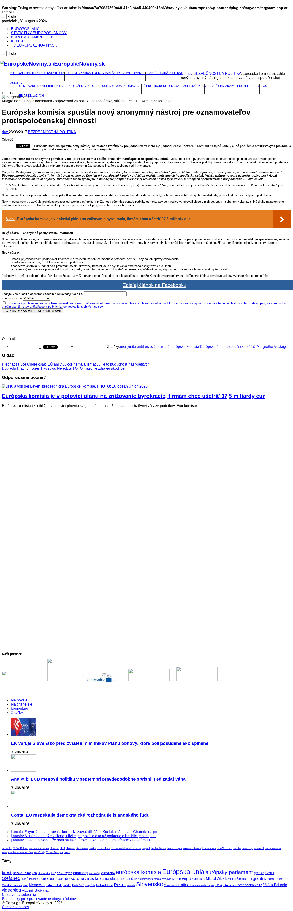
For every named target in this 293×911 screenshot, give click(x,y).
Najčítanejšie (21, 704)
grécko (237, 848)
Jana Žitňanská (29, 879)
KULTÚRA (115, 86)
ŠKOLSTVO (119, 73)
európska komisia (185, 347)
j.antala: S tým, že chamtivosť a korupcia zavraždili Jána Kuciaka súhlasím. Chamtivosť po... (85, 832)
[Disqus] (146, 469)
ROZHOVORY (73, 73)
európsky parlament (253, 848)
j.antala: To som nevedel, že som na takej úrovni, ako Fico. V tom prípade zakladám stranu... (85, 840)
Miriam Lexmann (131, 848)
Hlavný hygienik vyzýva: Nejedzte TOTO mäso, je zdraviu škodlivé (63, 368)
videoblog (7, 848)
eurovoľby (94, 873)
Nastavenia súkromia (19, 895)
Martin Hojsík (174, 848)
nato (25, 885)
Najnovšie (19, 700)
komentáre (19, 708)
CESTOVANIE (28, 86)
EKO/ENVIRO (47, 73)
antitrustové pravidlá (153, 347)
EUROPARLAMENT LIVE (32, 37)
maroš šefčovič (162, 879)
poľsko (67, 885)
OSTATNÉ (16, 82)
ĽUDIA (60, 73)
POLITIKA (16, 73)
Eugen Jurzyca (54, 852)
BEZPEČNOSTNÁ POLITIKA (163, 73)
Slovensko (82, 848)
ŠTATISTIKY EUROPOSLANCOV (39, 33)
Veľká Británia (20, 848)
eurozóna (27, 852)
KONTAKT (19, 41)
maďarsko (198, 879)
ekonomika (44, 873)
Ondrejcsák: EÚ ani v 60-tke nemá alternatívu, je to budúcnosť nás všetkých (75, 364)
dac (5, 132)
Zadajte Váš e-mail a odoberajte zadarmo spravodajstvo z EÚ (42, 294)
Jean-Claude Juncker (54, 879)
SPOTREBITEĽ (46, 86)
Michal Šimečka (237, 879)
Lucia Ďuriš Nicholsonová (139, 879)
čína (46, 890)
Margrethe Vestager (272, 347)
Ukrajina (70, 848)
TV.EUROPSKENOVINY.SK (34, 45)
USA (62, 848)
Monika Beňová (12, 885)
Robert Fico (103, 848)
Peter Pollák (54, 885)
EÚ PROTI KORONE (154, 86)
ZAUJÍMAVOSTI (131, 86)
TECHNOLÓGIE (99, 86)
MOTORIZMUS (136, 73)
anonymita (127, 347)
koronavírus (209, 848)
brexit (67, 852)
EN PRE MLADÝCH (31, 95)
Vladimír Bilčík (32, 890)
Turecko (169, 885)
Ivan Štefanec (224, 848)
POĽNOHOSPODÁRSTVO (72, 86)
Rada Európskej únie (83, 885)
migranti (146, 848)
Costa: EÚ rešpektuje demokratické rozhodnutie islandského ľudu (80, 815)
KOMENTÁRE (103, 73)
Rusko (92, 848)
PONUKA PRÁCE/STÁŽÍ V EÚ (185, 86)
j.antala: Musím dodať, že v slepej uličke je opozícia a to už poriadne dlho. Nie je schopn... (83, 836)
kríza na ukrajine (192, 848)
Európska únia (212, 347)
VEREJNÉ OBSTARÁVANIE (222, 86)
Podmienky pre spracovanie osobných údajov (39, 899)
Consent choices (15, 907)
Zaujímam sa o (12, 298)
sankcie (131, 885)
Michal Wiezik (158, 848)
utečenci (54, 848)
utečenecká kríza (39, 848)
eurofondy (39, 852)
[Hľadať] (3, 17)
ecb (34, 873)
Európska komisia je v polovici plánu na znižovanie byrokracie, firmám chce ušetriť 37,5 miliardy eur (133, 396)
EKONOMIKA (30, 73)
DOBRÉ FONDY (249, 86)
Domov (187, 73)
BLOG (263, 86)
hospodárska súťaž (240, 347)
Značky (17, 712)
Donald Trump (22, 873)
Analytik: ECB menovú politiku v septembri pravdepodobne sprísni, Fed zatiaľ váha (98, 779)
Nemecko (116, 848)
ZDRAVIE (88, 73)
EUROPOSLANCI (26, 29)
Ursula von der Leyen (202, 885)
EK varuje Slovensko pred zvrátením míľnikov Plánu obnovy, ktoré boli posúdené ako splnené (110, 743)
